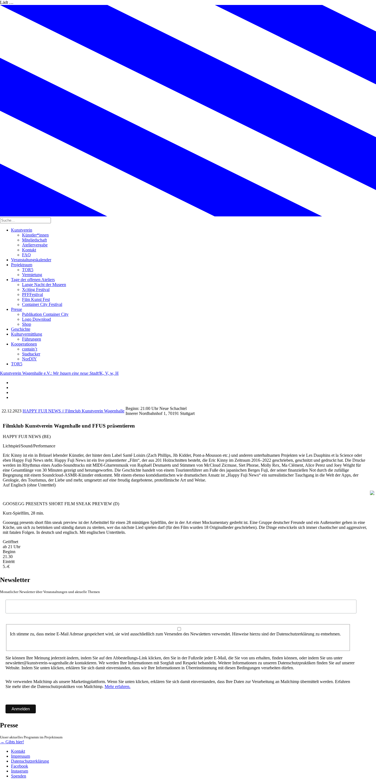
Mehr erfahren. (117, 686)
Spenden (18, 776)
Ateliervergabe (35, 245)
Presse (16, 309)
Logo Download (36, 319)
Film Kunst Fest (36, 299)
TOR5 (27, 269)
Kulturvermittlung (26, 334)
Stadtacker (31, 354)
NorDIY (29, 359)
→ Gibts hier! (12, 742)
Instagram (19, 771)
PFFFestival (32, 294)
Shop (26, 324)
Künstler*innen (35, 235)
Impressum (20, 756)
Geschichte (20, 329)
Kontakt (29, 250)
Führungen (31, 339)
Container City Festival (42, 304)
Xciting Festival (36, 289)
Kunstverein (21, 230)
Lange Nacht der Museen (44, 284)
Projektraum (21, 264)
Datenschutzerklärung (30, 761)
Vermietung (32, 274)
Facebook (19, 766)
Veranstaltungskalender (31, 259)
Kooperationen (24, 344)
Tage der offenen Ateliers (33, 279)
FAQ (26, 254)
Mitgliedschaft (34, 240)
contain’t (29, 349)
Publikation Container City (45, 314)
